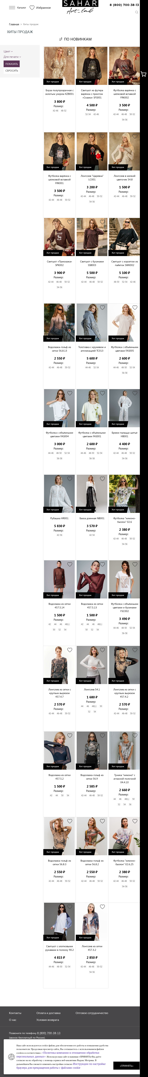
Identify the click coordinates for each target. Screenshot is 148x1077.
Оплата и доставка (48, 1013)
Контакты (15, 1013)
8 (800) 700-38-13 (124, 5)
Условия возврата (47, 1020)
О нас (12, 1020)
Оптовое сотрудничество (92, 1013)
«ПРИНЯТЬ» (126, 1065)
